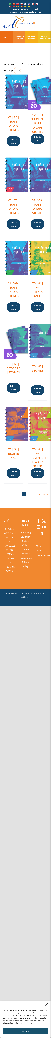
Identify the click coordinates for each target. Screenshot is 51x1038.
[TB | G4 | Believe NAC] (13, 425)
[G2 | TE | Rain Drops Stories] (13, 176)
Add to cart (13, 141)
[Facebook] (38, 521)
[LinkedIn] (41, 533)
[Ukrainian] (29, 6)
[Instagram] (38, 527)
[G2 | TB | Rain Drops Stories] (13, 93)
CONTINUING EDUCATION (31, 37)
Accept (25, 1031)
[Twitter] (44, 521)
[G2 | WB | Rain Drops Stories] (13, 259)
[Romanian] (21, 6)
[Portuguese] (17, 6)
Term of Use (36, 593)
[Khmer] (9, 6)
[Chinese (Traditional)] (17, 4)
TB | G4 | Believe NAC (13, 453)
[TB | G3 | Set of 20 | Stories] (13, 341)
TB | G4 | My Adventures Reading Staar (39, 457)
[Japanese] (36, 4)
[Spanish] (25, 6)
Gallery (25, 540)
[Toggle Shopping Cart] (33, 22)
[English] (25, 4)
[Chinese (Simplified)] (13, 4)
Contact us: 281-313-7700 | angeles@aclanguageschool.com (25, 10)
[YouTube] (44, 527)
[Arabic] (9, 4)
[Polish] (13, 6)
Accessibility (24, 593)
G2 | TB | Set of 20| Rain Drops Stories (37, 123)
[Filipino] (29, 4)
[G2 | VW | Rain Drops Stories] (37, 176)
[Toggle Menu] (46, 23)
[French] (32, 4)
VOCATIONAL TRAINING (19, 37)
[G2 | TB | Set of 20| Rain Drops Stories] (37, 92)
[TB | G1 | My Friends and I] (37, 259)
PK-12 (6, 37)
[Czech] (21, 4)
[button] (46, 1004)
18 (39, 494)
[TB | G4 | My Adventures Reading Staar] (37, 425)
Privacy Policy (11, 593)
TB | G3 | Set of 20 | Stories (13, 368)
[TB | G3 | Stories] (37, 342)
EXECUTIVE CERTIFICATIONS (44, 37)
